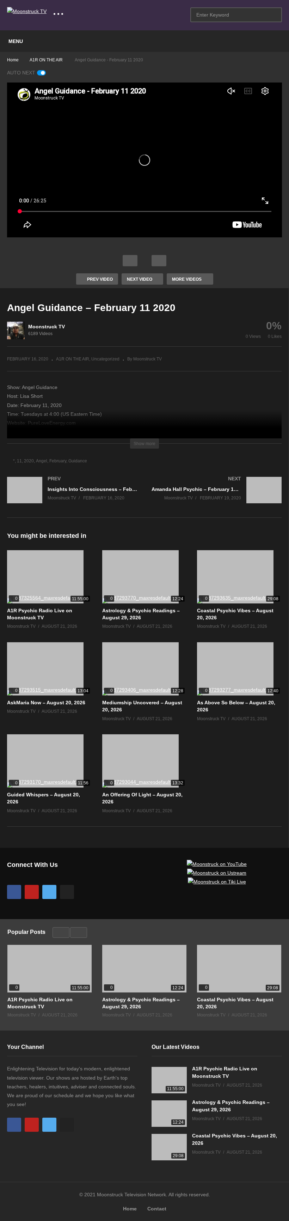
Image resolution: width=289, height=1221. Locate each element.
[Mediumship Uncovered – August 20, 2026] (144, 668)
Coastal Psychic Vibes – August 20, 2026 (235, 1003)
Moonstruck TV (46, 326)
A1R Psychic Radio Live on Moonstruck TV (40, 1003)
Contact (156, 1208)
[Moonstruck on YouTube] (217, 864)
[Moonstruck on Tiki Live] (217, 882)
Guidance (77, 460)
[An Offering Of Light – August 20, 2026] (144, 761)
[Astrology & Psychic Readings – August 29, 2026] (144, 576)
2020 (29, 460)
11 (19, 460)
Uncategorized (105, 359)
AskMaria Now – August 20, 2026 (46, 702)
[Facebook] (14, 892)
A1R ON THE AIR (72, 359)
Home (130, 1208)
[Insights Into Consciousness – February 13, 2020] (72, 497)
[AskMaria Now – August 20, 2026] (49, 668)
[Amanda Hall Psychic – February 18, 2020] (217, 497)
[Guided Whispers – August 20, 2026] (49, 761)
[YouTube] (32, 892)
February (57, 460)
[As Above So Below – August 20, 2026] (239, 668)
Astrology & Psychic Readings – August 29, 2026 (141, 1003)
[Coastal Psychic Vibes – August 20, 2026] (239, 576)
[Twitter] (49, 892)
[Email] (67, 892)
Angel (41, 460)
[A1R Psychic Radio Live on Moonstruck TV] (49, 576)
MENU (15, 41)
